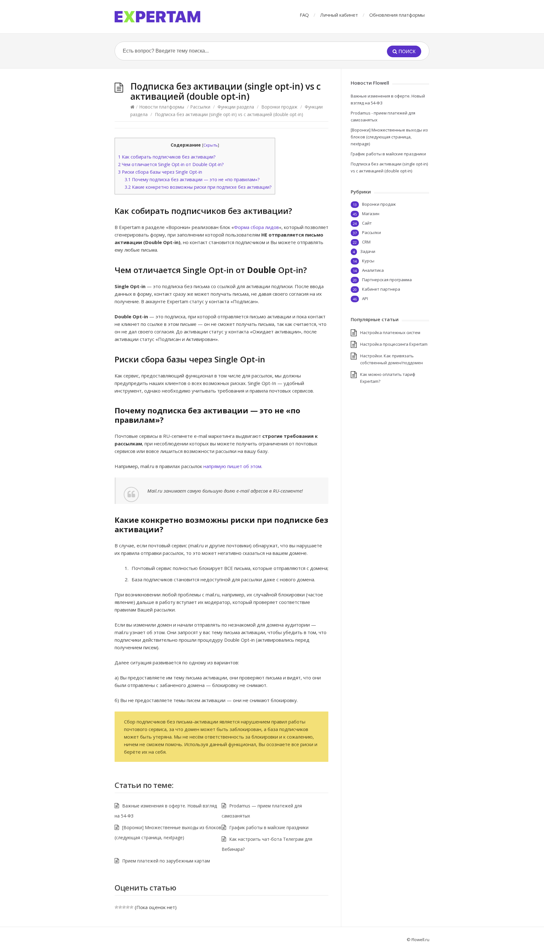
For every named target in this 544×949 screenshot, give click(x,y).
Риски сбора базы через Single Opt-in (160, 172)
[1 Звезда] (116, 907)
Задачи (367, 251)
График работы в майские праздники (269, 827)
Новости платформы (161, 107)
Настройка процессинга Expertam (394, 344)
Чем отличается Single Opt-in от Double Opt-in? (171, 164)
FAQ (304, 15)
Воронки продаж (279, 107)
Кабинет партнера (381, 289)
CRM (366, 242)
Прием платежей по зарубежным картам (166, 861)
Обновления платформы (397, 15)
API (365, 298)
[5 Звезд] (131, 907)
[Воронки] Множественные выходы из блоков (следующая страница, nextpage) (389, 137)
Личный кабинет (339, 15)
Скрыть (210, 145)
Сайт (367, 223)
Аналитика (373, 270)
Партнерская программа (387, 279)
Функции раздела (236, 107)
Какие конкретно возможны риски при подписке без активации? (198, 187)
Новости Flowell (370, 83)
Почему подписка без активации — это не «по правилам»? (192, 179)
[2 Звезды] (120, 907)
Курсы (368, 261)
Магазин (370, 213)
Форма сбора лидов (256, 227)
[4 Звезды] (128, 907)
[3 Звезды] (124, 907)
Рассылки (200, 107)
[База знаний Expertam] (157, 16)
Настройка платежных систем (390, 332)
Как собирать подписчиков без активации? (167, 157)
